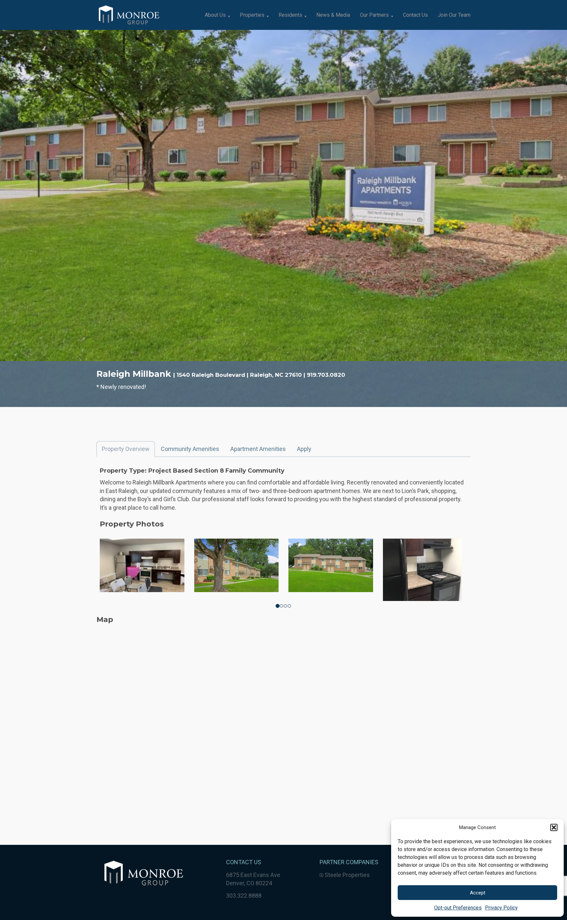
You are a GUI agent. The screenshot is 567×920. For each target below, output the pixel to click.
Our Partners (374, 15)
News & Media (333, 15)
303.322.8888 (244, 895)
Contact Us (415, 15)
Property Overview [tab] (126, 448)
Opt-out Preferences (458, 908)
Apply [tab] (304, 448)
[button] (554, 827)
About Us (215, 15)
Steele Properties (346, 874)
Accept (477, 893)
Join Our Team (454, 15)
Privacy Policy (501, 908)
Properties (252, 15)
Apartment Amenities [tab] (258, 448)
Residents (290, 15)
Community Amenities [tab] (190, 448)
